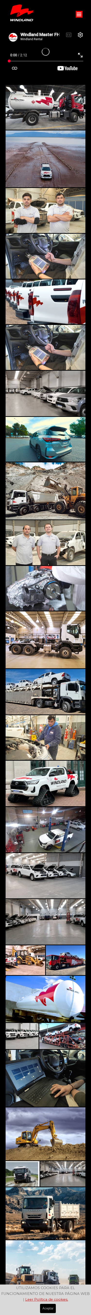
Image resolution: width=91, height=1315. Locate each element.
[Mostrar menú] (79, 14)
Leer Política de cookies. (46, 1299)
